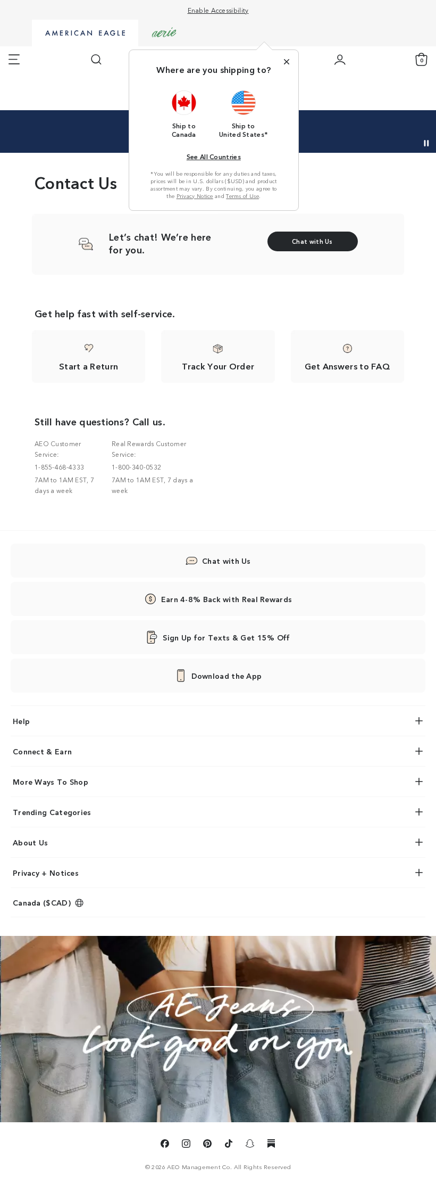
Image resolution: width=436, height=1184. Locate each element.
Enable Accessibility (218, 9)
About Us (30, 842)
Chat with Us (226, 560)
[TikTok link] (228, 1145)
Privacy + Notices (46, 872)
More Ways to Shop (50, 781)
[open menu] (14, 60)
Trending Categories (52, 812)
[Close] (286, 61)
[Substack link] (271, 1145)
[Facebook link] (165, 1145)
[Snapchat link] (250, 1145)
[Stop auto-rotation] (426, 143)
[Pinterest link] (207, 1145)
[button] (184, 113)
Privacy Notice (195, 196)
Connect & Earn (42, 751)
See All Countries (214, 156)
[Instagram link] (186, 1145)
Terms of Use (242, 196)
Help (21, 721)
